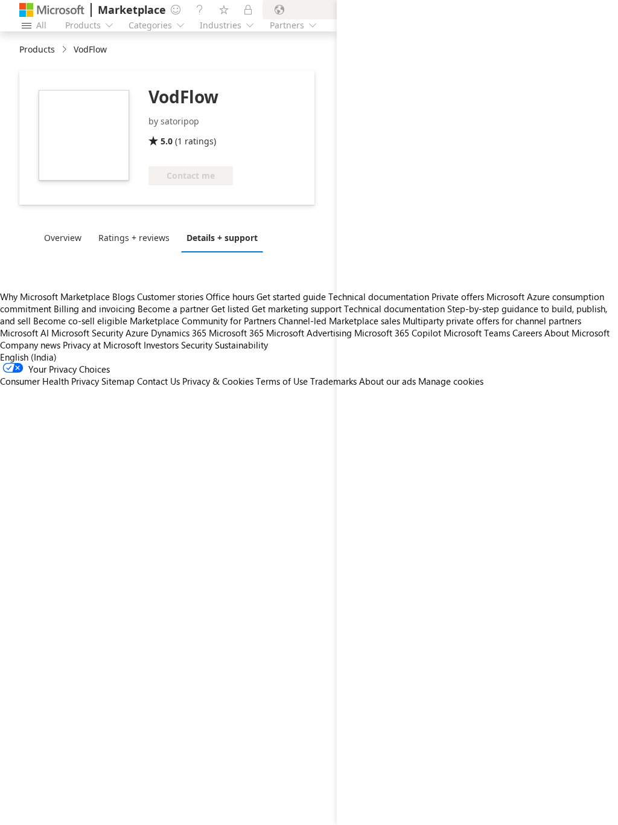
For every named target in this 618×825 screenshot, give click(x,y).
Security (196, 345)
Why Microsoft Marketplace (55, 297)
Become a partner (173, 309)
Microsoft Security (87, 333)
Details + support (222, 237)
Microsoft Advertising (309, 333)
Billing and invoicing (94, 309)
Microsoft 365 (236, 333)
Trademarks (333, 381)
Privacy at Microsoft (102, 345)
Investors (161, 345)
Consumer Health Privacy (49, 381)
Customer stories (170, 297)
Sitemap (118, 381)
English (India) (28, 357)
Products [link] (37, 49)
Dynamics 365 (178, 333)
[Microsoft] (51, 10)
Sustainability (241, 345)
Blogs (123, 297)
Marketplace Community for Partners (203, 321)
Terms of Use (282, 381)
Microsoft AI (24, 333)
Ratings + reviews (134, 237)
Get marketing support (297, 309)
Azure (137, 333)
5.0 (167, 141)
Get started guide (291, 297)
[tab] (66, 237)
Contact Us (158, 381)
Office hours (230, 297)
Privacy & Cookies (217, 381)
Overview (62, 237)
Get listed (230, 309)
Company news (30, 345)
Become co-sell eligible (80, 321)
